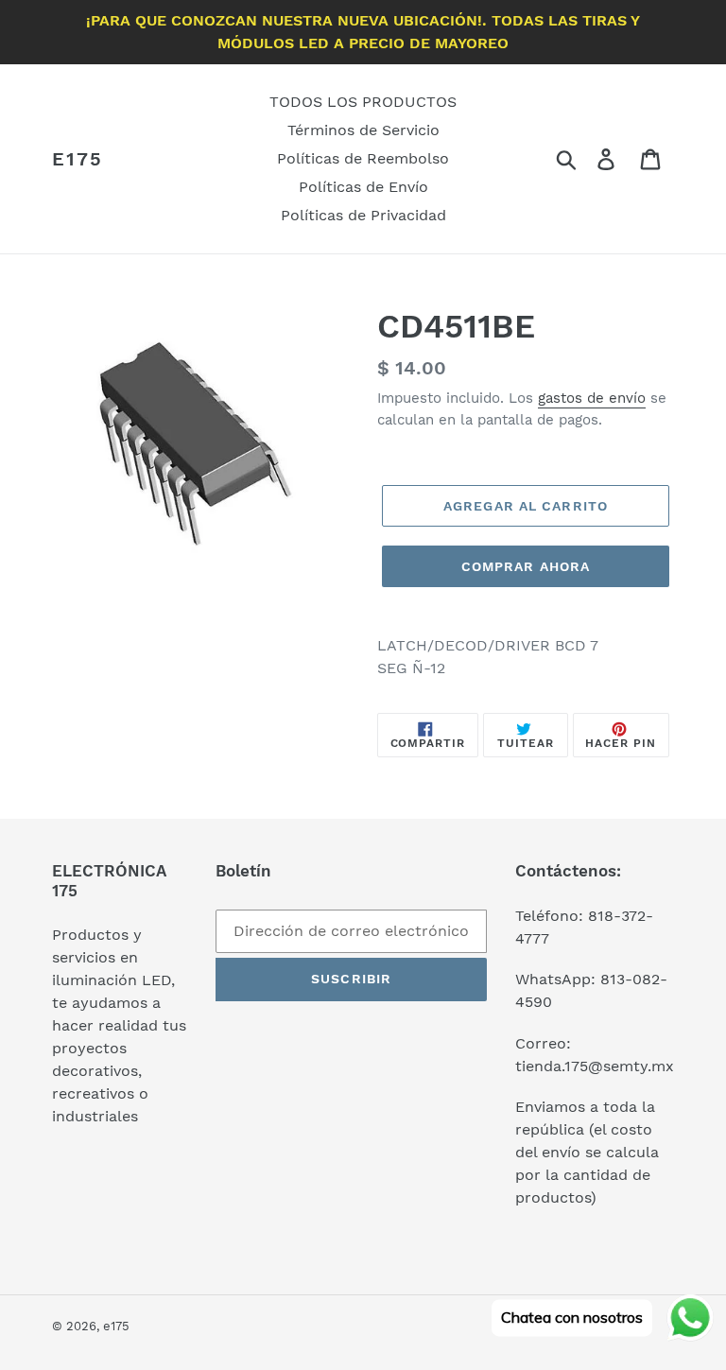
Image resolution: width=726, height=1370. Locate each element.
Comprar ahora (526, 566)
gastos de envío (592, 398)
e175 (77, 158)
